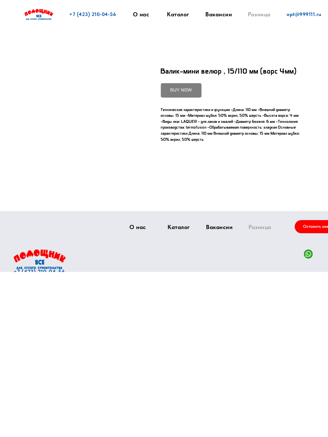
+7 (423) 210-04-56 (92, 14)
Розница (259, 14)
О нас (141, 14)
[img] (39, 259)
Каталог (178, 14)
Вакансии (218, 14)
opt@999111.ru (304, 14)
